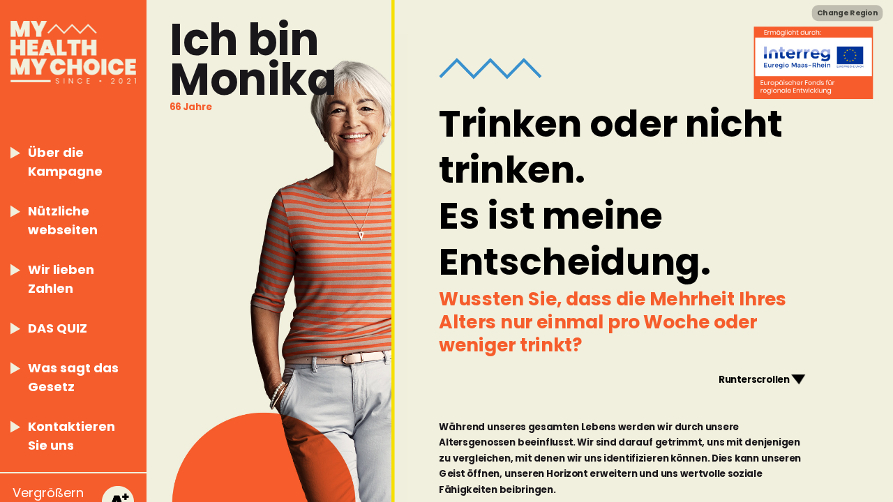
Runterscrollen (754, 379)
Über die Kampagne (65, 162)
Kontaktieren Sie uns (71, 436)
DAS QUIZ (57, 328)
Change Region (847, 13)
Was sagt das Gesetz (73, 377)
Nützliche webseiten (63, 220)
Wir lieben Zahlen (61, 279)
